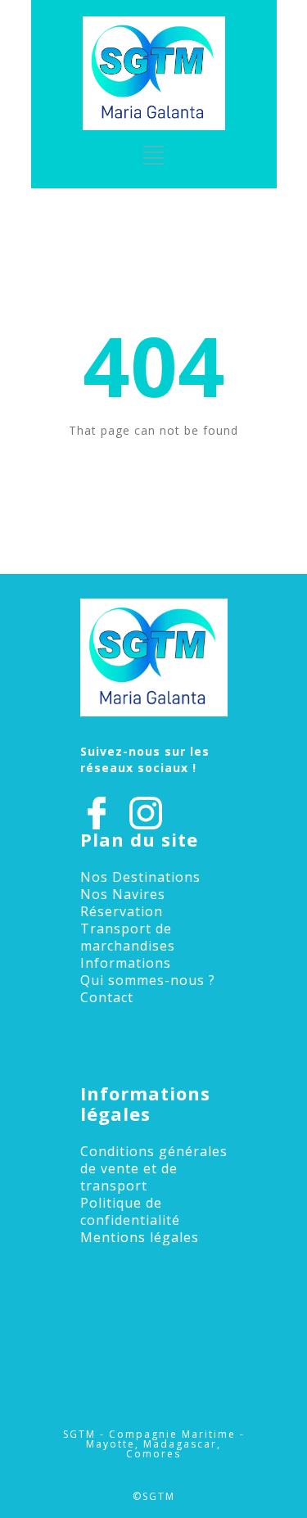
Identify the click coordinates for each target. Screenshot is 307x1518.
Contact (106, 997)
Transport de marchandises (127, 937)
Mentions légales (139, 1237)
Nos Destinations (140, 877)
